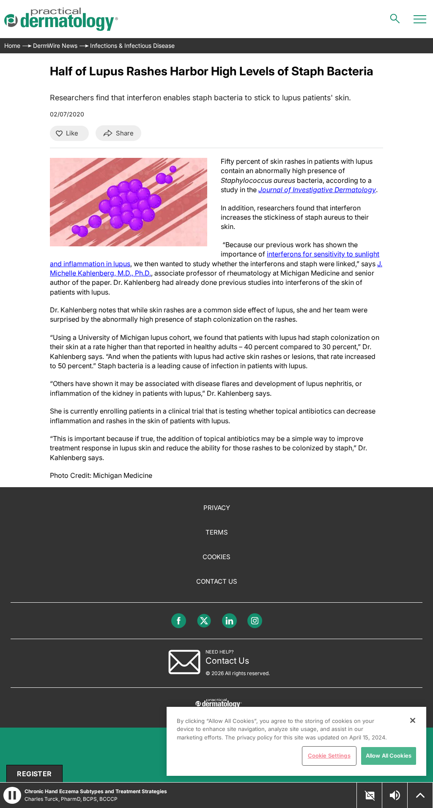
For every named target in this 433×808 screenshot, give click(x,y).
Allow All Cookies (388, 755)
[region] (296, 741)
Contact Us (216, 581)
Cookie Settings (329, 755)
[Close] (412, 720)
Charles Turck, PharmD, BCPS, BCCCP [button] (71, 799)
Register (34, 773)
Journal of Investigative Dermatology (317, 189)
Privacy (216, 508)
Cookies (216, 557)
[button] (369, 795)
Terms (217, 532)
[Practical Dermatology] (61, 19)
